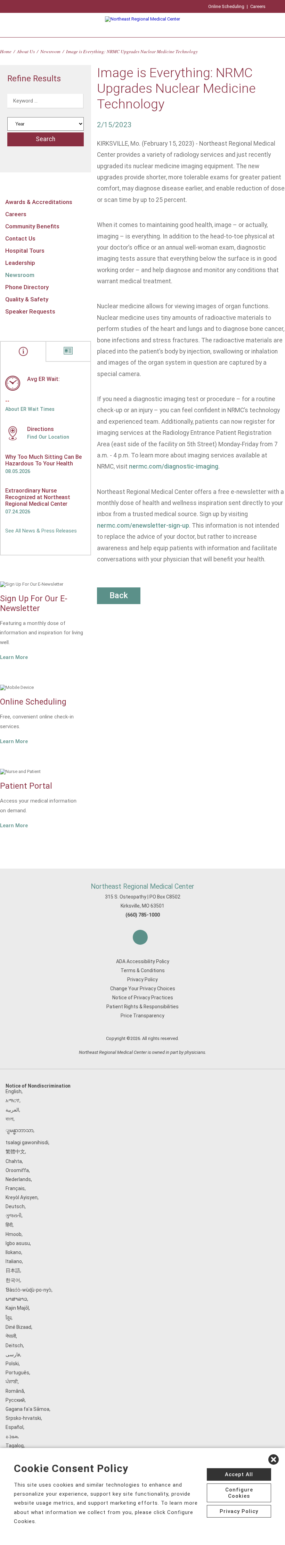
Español (14, 1427)
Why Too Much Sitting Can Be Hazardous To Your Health (43, 460)
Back (118, 595)
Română (15, 1391)
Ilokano (13, 1252)
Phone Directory (27, 287)
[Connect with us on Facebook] (140, 937)
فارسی (13, 1354)
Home (5, 51)
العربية (12, 1110)
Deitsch (14, 1345)
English (14, 1091)
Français (15, 1188)
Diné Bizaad (18, 1327)
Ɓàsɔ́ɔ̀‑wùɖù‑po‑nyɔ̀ (28, 1290)
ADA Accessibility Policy (142, 961)
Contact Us (20, 238)
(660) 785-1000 (142, 915)
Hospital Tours (24, 250)
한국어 (13, 1280)
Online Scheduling (226, 6)
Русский (15, 1400)
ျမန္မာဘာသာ (19, 1130)
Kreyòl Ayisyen (22, 1197)
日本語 (13, 1270)
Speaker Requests (30, 311)
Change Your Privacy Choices (142, 988)
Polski (12, 1363)
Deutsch (15, 1206)
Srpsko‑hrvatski (23, 1418)
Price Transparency (142, 1015)
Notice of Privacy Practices (142, 997)
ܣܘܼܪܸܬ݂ (12, 1436)
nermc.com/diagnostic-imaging (173, 466)
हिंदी (9, 1225)
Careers (258, 6)
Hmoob (14, 1234)
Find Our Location (48, 437)
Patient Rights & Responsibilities (142, 1006)
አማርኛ (12, 1100)
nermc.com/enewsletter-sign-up (143, 525)
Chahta (14, 1161)
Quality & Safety (26, 299)
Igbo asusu (18, 1243)
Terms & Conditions (143, 970)
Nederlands (18, 1179)
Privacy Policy (142, 979)
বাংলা (10, 1119)
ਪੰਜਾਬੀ (12, 1381)
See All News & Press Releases (41, 531)
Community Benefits (32, 226)
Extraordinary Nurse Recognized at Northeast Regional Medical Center (37, 497)
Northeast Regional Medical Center (142, 887)
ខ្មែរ (8, 1317)
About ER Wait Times (30, 409)
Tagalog (15, 1445)
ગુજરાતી (14, 1215)
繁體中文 (15, 1151)
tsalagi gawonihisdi (27, 1142)
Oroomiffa (17, 1170)
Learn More (14, 657)
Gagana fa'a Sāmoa (27, 1409)
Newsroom (50, 51)
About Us (26, 51)
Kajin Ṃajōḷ (17, 1308)
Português (17, 1372)
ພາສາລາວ (16, 1299)
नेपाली (11, 1336)
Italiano (14, 1261)
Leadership (20, 262)
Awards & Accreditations (38, 201)
